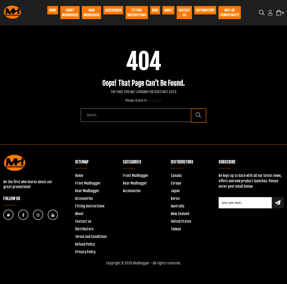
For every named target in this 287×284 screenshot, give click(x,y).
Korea (175, 198)
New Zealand (180, 213)
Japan (175, 191)
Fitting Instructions (89, 206)
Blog (155, 10)
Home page (155, 100)
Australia (177, 206)
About (168, 10)
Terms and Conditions (91, 236)
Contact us (184, 12)
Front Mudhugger (70, 12)
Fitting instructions (136, 12)
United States (181, 221)
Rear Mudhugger (91, 12)
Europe (176, 183)
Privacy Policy (85, 252)
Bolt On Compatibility (229, 12)
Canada (176, 175)
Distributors (205, 10)
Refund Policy (85, 244)
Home (52, 10)
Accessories (113, 10)
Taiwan (176, 229)
